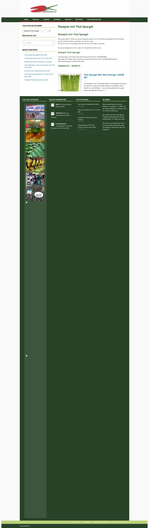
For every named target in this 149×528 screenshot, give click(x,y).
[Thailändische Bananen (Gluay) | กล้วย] (35, 165)
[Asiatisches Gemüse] (70, 82)
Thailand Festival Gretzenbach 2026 (36, 80)
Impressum (76, 522)
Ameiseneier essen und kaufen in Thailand (38, 62)
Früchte (35, 19)
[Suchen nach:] (39, 43)
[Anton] (52, 114)
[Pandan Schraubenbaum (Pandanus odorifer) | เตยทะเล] (35, 512)
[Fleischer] (52, 125)
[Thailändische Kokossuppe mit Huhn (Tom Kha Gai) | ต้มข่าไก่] (35, 135)
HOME (26, 19)
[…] (105, 90)
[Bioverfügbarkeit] (35, 124)
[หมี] (52, 105)
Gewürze (57, 19)
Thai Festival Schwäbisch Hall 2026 (35, 55)
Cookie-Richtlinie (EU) (120, 522)
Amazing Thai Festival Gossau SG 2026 (37, 71)
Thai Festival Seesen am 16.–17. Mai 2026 (38, 58)
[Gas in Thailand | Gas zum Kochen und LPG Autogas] (35, 179)
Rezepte (68, 19)
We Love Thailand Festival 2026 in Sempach (60, 115)
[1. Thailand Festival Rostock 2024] (35, 112)
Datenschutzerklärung (102, 522)
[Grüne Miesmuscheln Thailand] (35, 194)
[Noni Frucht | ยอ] (35, 150)
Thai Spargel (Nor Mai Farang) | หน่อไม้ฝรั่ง (104, 76)
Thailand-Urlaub (94, 19)
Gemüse (46, 19)
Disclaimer (87, 522)
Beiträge (79, 19)
